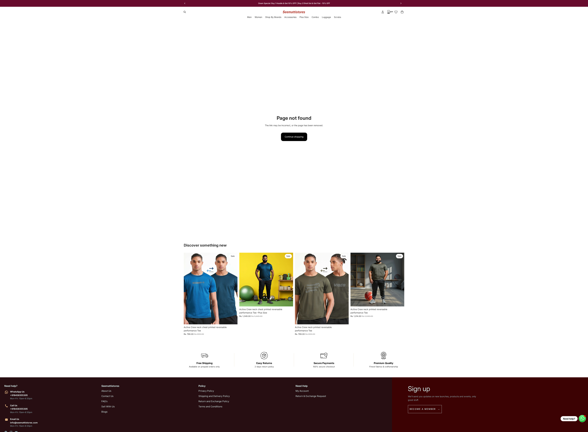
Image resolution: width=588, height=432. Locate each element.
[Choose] (233, 319)
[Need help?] (582, 418)
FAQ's (104, 401)
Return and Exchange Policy (213, 401)
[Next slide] (401, 3)
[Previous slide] (184, 3)
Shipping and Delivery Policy (214, 396)
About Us (106, 390)
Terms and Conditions (210, 406)
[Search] (184, 12)
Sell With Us (108, 406)
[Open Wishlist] (396, 12)
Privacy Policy (206, 390)
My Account (302, 390)
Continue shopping (294, 136)
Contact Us (107, 396)
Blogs (104, 411)
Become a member (423, 409)
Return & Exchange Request (311, 396)
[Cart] (402, 12)
